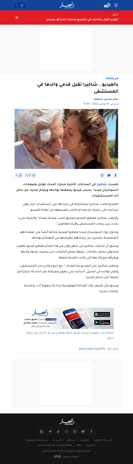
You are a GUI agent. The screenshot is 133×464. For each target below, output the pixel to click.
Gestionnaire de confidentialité (55, 445)
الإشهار (84, 440)
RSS (79, 445)
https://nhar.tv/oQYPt (92, 349)
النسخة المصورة (103, 440)
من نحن (71, 440)
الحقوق (80, 451)
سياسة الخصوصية (36, 440)
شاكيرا (102, 184)
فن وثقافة (112, 78)
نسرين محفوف (103, 99)
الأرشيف (90, 445)
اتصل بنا (57, 440)
